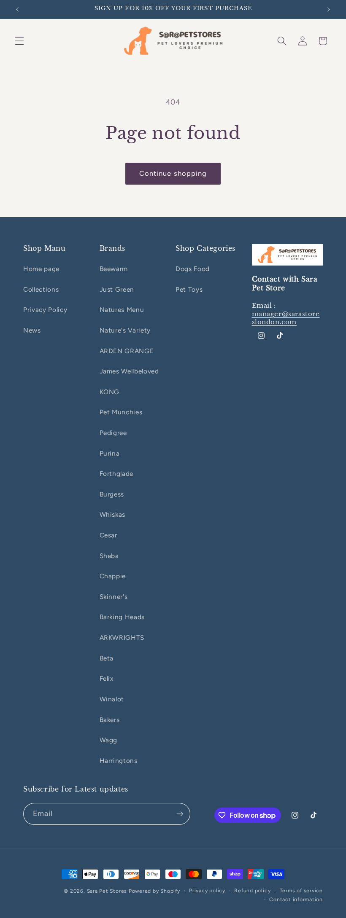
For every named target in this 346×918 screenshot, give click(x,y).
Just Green (117, 289)
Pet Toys (189, 289)
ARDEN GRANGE (127, 351)
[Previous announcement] (17, 9)
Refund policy (252, 891)
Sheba (109, 556)
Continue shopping (173, 173)
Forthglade (117, 474)
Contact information (296, 899)
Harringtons (119, 761)
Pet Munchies (121, 412)
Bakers (110, 720)
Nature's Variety (125, 330)
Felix (107, 678)
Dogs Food (193, 269)
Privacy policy (207, 891)
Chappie (113, 576)
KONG (110, 392)
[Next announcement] (328, 9)
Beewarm (114, 269)
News (32, 330)
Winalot (112, 699)
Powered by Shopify (154, 891)
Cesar (108, 535)
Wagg (109, 740)
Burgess (112, 494)
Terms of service (301, 891)
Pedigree (113, 433)
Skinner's (114, 597)
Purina (110, 453)
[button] (19, 41)
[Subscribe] (180, 814)
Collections (41, 289)
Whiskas (113, 514)
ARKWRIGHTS (122, 637)
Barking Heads (122, 617)
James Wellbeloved (129, 371)
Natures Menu (122, 310)
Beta (107, 658)
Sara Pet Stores (107, 891)
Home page (41, 269)
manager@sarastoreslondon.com (286, 318)
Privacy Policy (45, 310)
